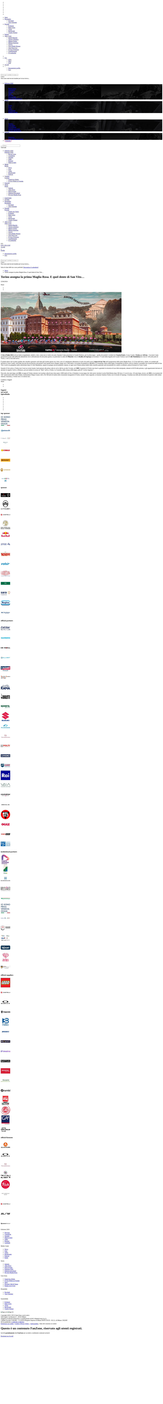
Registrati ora (5, 1336)
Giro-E (10, 44)
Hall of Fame (12, 127)
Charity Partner (12, 32)
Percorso (7, 1232)
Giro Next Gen (12, 48)
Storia (6, 118)
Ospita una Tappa (13, 211)
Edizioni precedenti (14, 129)
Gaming (7, 132)
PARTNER (8, 198)
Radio (6, 1258)
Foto (9, 107)
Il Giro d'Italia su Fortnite (15, 181)
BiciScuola (11, 31)
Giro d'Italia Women (14, 46)
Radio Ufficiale (12, 112)
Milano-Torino (12, 41)
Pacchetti (11, 21)
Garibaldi (7, 1243)
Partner (7, 34)
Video (10, 109)
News (10, 105)
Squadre (10, 92)
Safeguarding (34, 1324)
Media (6, 100)
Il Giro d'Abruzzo (13, 49)
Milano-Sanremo (13, 43)
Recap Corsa (12, 88)
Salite (10, 93)
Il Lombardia (12, 53)
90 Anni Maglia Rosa (14, 130)
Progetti (7, 24)
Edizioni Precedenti (14, 193)
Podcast (10, 174)
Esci (9, 70)
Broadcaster (11, 110)
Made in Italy (12, 97)
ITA (6, 58)
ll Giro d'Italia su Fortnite (15, 139)
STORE (7, 200)
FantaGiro (11, 137)
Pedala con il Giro (10, 1286)
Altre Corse (8, 36)
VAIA (10, 29)
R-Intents (11, 26)
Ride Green (11, 27)
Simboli (10, 123)
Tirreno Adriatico (13, 39)
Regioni (10, 95)
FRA (9, 61)
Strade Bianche (12, 38)
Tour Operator (12, 22)
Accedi (7, 65)
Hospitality (8, 19)
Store (6, 17)
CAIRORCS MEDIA (17, 1322)
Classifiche (11, 90)
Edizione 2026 (9, 83)
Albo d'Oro (11, 125)
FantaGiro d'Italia (13, 179)
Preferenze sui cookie (7, 1324)
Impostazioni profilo (14, 68)
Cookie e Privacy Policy (22, 1324)
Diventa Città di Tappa (15, 98)
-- (1, 249)
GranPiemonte (12, 51)
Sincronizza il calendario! (30, 267)
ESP (9, 63)
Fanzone (8, 140)
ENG (10, 59)
